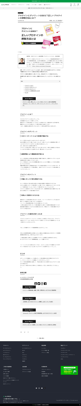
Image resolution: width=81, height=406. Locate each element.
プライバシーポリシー (46, 369)
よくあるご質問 (6, 371)
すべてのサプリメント (27, 348)
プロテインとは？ (29, 85)
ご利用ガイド (6, 369)
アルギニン (24, 359)
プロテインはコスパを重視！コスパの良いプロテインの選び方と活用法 (39, 324)
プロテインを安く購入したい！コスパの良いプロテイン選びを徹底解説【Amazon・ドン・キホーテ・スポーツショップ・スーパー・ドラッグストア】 (40, 103)
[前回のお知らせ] (3, 8)
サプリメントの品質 (26, 371)
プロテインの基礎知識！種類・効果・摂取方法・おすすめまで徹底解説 (39, 290)
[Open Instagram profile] (42, 283)
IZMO (62, 359)
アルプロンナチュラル (65, 350)
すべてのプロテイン (7, 348)
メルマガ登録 (6, 376)
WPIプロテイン (6, 354)
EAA (23, 352)
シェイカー (44, 348)
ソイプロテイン (6, 352)
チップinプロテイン (7, 356)
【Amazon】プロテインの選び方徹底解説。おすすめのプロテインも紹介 (40, 313)
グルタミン (24, 354)
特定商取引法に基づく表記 (47, 373)
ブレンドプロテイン (7, 359)
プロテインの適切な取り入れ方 (32, 90)
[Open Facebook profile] (45, 283)
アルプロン (63, 348)
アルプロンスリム (64, 356)
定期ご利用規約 (45, 376)
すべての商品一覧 (45, 350)
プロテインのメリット (30, 89)
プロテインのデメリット (31, 87)
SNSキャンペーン (6, 383)
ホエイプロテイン (7, 350)
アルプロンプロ (64, 352)
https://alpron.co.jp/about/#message (41, 66)
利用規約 (43, 371)
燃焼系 (23, 361)
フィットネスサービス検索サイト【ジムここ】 (11, 381)
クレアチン (24, 356)
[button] (14, 4)
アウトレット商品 (45, 352)
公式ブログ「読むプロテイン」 (9, 378)
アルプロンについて (26, 369)
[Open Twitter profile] (39, 283)
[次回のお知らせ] (77, 8)
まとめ (26, 92)
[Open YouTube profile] (35, 283)
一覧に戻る (41, 338)
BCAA (23, 350)
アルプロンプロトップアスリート (68, 354)
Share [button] (20, 52)
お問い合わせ (6, 373)
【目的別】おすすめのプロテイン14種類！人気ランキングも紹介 (38, 301)
